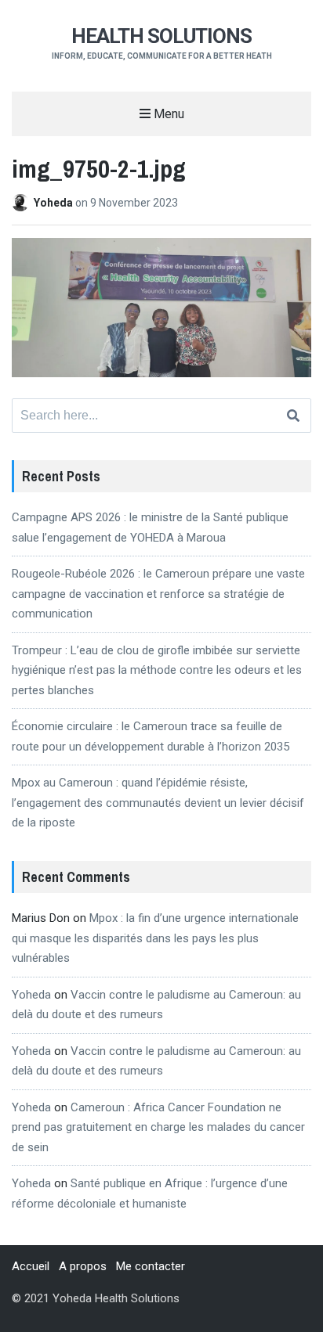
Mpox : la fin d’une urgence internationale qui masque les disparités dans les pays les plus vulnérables (155, 938)
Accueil (30, 1266)
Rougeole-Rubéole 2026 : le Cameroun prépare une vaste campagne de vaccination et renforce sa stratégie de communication (158, 594)
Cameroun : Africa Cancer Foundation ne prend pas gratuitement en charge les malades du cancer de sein (158, 1127)
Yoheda (54, 202)
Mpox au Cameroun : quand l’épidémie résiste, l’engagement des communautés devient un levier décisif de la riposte (158, 803)
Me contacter (150, 1266)
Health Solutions (161, 36)
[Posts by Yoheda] (23, 202)
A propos (83, 1266)
